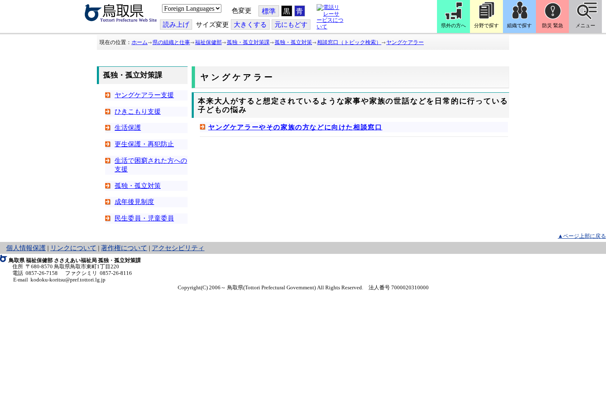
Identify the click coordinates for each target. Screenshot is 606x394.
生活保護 (128, 127)
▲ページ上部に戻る (582, 236)
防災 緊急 (552, 25)
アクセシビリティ (178, 247)
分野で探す (486, 25)
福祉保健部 (208, 42)
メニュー (585, 25)
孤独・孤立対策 (293, 42)
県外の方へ (453, 25)
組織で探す (519, 25)
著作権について (124, 247)
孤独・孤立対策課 (248, 42)
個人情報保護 (26, 247)
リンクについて (73, 247)
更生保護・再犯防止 (144, 144)
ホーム (140, 42)
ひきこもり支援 (138, 111)
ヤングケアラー (405, 42)
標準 (269, 11)
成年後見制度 (134, 201)
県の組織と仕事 (171, 42)
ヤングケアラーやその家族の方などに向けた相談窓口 (295, 127)
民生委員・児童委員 (144, 218)
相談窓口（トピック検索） (349, 42)
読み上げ (176, 24)
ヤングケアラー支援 (144, 94)
